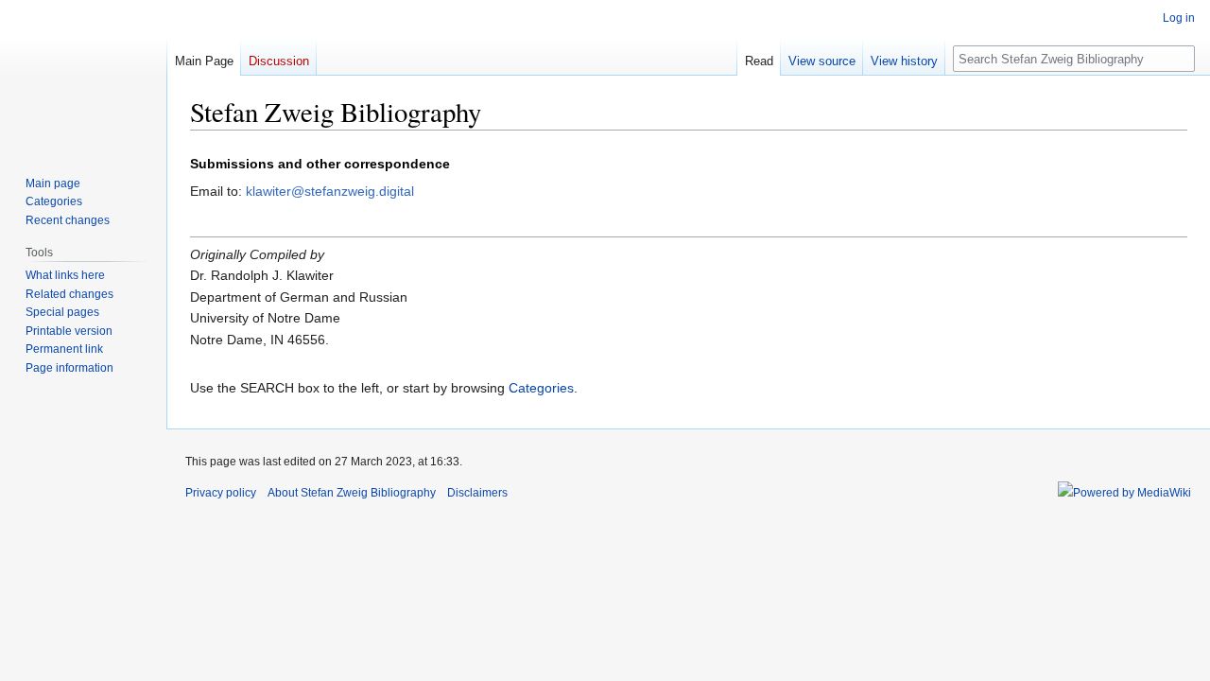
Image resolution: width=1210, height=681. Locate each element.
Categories (541, 387)
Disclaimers (477, 492)
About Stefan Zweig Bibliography (352, 492)
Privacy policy (220, 492)
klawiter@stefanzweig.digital (330, 191)
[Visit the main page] (83, 75)
